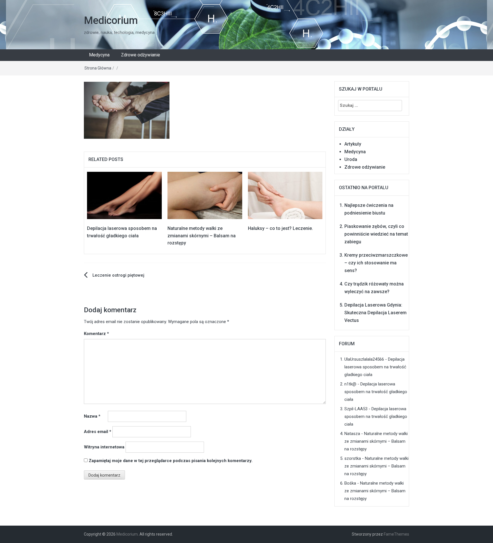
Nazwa (92, 416)
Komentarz (96, 333)
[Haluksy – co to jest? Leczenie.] (285, 195)
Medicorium (111, 20)
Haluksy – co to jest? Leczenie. (280, 228)
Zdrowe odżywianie (140, 55)
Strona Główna (97, 68)
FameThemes (396, 534)
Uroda (350, 159)
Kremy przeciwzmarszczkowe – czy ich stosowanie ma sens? (376, 262)
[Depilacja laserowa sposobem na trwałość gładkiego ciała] (124, 195)
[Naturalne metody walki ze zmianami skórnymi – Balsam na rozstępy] (204, 195)
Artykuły (352, 144)
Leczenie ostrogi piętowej (118, 275)
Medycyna (99, 55)
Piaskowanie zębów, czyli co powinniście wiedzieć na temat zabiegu (376, 234)
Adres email (97, 431)
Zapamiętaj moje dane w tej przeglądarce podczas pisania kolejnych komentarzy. (170, 460)
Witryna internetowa (104, 447)
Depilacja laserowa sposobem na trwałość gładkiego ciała (375, 367)
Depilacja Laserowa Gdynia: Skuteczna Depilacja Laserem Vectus (375, 312)
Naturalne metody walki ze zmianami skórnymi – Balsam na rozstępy (201, 236)
